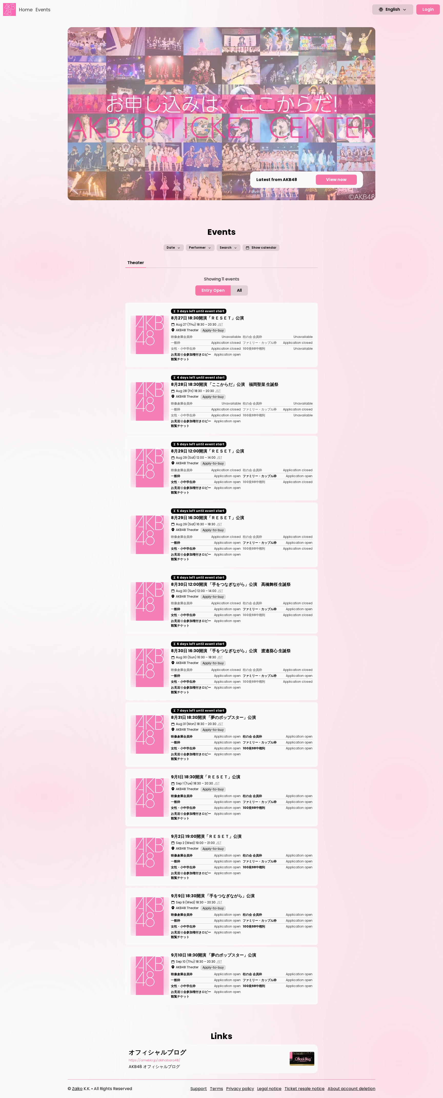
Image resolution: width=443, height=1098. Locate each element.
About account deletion (351, 1089)
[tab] (135, 263)
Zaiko (77, 1089)
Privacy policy (240, 1089)
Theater (135, 263)
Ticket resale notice (305, 1089)
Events (43, 9)
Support (198, 1089)
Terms (216, 1089)
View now (336, 180)
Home (26, 9)
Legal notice (269, 1089)
